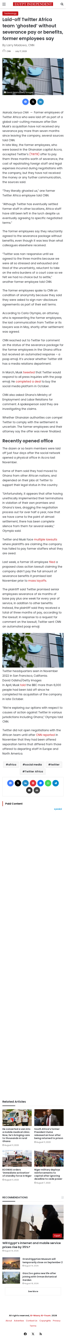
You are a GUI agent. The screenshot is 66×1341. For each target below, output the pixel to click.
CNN (9, 51)
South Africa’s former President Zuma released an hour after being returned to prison (48, 1133)
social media (33, 764)
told (23, 685)
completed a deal (28, 381)
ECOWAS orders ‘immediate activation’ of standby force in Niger (17, 1172)
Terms (33, 1325)
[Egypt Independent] (33, 4)
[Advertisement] (33, 955)
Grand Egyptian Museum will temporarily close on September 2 (42, 1260)
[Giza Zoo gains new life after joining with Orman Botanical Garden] (11, 1278)
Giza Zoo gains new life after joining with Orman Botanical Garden (39, 1277)
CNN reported (45, 735)
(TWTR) (34, 154)
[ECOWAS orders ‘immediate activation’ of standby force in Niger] (17, 1158)
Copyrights (45, 1320)
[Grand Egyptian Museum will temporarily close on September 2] (11, 1263)
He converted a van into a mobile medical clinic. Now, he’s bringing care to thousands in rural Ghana (16, 1135)
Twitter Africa (34, 771)
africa (12, 764)
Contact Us (31, 1320)
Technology (10, 13)
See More (33, 1291)
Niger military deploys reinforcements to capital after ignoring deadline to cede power (48, 1174)
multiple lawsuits (45, 539)
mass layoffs (37, 581)
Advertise (19, 1320)
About (9, 1320)
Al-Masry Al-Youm (40, 1315)
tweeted (29, 372)
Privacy (56, 1320)
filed (52, 562)
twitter (55, 764)
